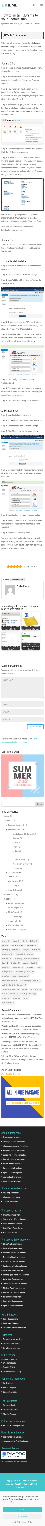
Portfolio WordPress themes (14, 1292)
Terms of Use (30, 1484)
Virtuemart (16, 868)
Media (30, 972)
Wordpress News (14, 925)
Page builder (25, 981)
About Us (18, 1484)
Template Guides (14, 890)
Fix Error (18, 959)
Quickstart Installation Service (14, 1328)
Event (30, 954)
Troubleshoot (9, 894)
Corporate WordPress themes (15, 1283)
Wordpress (8, 899)
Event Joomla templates (12, 1168)
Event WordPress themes (13, 1301)
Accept (22, 1509)
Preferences (22, 1516)
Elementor (16, 917)
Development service (11, 1348)
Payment (36, 981)
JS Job (15, 851)
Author (6, 580)
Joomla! (7, 820)
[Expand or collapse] (40, 35)
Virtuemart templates (11, 1197)
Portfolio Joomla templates (14, 1159)
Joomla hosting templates (13, 1177)
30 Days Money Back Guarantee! (14, 1461)
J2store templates (10, 1201)
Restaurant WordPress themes (15, 1266)
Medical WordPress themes (14, 1288)
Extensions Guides (14, 829)
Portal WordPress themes (13, 1228)
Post (12, 985)
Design (6, 816)
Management (7, 972)
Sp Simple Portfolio (19, 860)
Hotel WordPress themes (13, 1270)
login (39, 967)
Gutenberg (15, 963)
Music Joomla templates (12, 1164)
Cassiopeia (32, 945)
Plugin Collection (14, 903)
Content (6, 950)
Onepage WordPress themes (14, 1219)
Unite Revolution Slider (21, 864)
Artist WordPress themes (13, 1279)
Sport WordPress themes (13, 1306)
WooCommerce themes (12, 1224)
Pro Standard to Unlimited (13, 1437)
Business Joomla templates (14, 1150)
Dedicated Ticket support (13, 1323)
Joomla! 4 (11, 877)
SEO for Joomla (36, 989)
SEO (24, 989)
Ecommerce (7, 954)
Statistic (6, 998)
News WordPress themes (13, 1248)
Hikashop (16, 838)
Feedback (6, 959)
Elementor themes (10, 1232)
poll (4, 985)
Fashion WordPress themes (14, 1261)
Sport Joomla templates (12, 1172)
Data (26, 950)
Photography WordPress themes (16, 1275)
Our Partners (8, 1383)
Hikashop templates (11, 1193)
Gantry (15, 886)
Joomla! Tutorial (14, 881)
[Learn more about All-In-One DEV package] (22, 1117)
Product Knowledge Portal (13, 1425)
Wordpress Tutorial (15, 930)
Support (16, 998)
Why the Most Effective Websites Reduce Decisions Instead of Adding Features (22, 1048)
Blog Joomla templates (12, 1181)
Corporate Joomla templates (14, 1155)
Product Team (8, 24)
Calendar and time (18, 945)
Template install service (12, 1339)
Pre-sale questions (10, 1319)
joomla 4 (6, 967)
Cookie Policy (16, 1522)
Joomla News (13, 873)
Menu (5, 976)
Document (35, 950)
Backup (16, 941)
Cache (5, 945)
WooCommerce (8, 1003)
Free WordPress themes (12, 1215)
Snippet (23, 994)
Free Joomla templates (12, 1137)
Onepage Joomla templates (14, 1141)
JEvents (27, 24)
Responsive (21, 985)
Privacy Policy (27, 1522)
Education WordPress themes (14, 1257)
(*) (16, 1359)
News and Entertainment (20, 976)
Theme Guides (13, 921)
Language (30, 967)
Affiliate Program (9, 1387)
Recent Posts (17, 580)
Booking (34, 941)
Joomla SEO (18, 967)
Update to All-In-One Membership (16, 1441)
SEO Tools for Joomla (10, 994)
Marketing (20, 972)
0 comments (35, 24)
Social (32, 994)
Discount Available (10, 1392)
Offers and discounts (10, 981)
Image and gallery (30, 963)
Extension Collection (15, 825)
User (25, 998)
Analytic (6, 941)
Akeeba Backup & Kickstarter (23, 834)
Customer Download (11, 1409)
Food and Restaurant (31, 959)
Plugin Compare (14, 908)
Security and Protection (10, 989)
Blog (25, 941)
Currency (16, 950)
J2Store (15, 843)
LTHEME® (25, 1480)
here (29, 415)
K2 (13, 855)
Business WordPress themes (14, 1253)
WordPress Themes (9, 1021)
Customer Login (9, 1405)
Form (5, 963)
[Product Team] (10, 593)
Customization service (11, 1343)
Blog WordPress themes (12, 1244)
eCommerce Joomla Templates (15, 1146)
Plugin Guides (13, 912)
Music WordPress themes (13, 1297)
